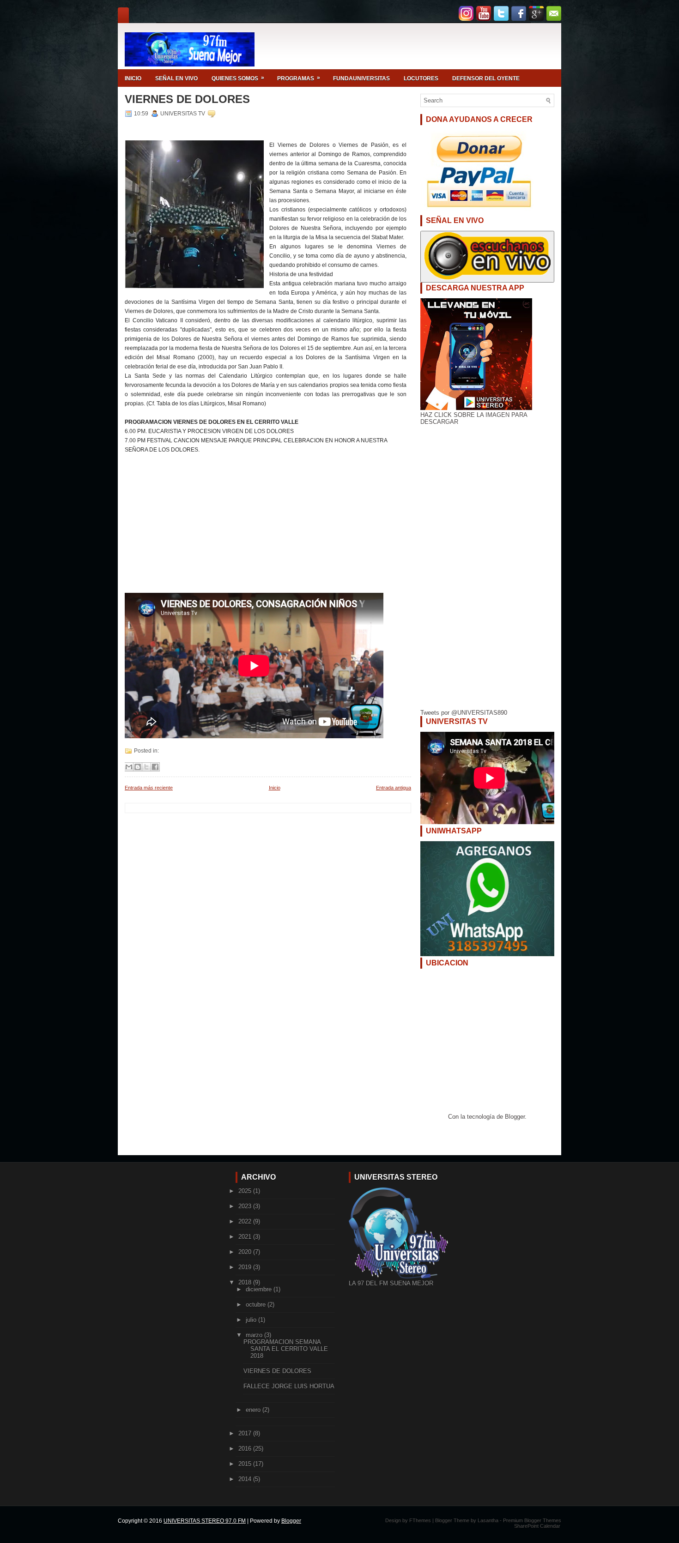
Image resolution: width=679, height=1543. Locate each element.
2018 (245, 1282)
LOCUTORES (421, 78)
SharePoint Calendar (537, 1526)
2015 (245, 1463)
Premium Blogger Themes (532, 1520)
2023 (245, 1206)
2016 (245, 1448)
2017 (245, 1433)
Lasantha (488, 1520)
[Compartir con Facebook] (155, 767)
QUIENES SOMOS (238, 78)
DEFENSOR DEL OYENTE (486, 78)
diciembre (259, 1289)
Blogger (515, 1116)
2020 (245, 1251)
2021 (245, 1236)
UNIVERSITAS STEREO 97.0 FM (205, 1521)
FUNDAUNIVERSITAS (361, 78)
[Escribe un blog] (137, 767)
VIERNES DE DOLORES (187, 99)
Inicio (274, 787)
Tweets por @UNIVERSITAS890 (463, 712)
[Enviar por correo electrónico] (128, 767)
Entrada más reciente (149, 787)
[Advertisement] (265, 528)
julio (252, 1319)
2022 (245, 1221)
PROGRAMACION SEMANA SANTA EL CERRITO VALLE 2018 (285, 1348)
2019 (245, 1267)
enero (254, 1409)
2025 (245, 1190)
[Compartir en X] (146, 767)
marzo (255, 1335)
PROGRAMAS (298, 78)
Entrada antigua (393, 787)
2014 (245, 1479)
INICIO (133, 78)
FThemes (420, 1520)
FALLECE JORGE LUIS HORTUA (288, 1386)
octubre (256, 1304)
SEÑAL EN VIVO (176, 78)
